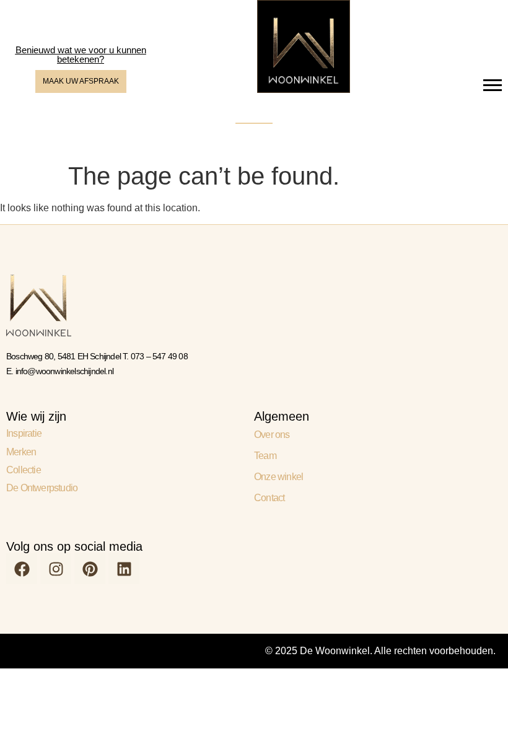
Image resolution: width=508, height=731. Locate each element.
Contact (269, 497)
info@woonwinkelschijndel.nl (64, 371)
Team (265, 455)
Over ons (272, 434)
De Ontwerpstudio (41, 488)
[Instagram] (55, 568)
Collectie (23, 470)
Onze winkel (278, 476)
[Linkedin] (123, 568)
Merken (21, 452)
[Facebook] (21, 568)
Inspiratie (24, 433)
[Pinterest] (89, 568)
